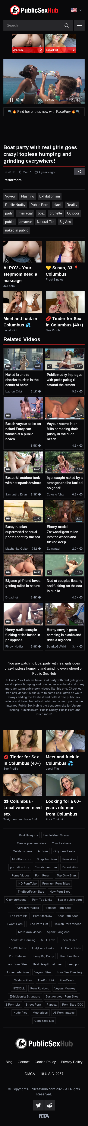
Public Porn (39, 205)
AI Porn (43, 851)
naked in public (16, 230)
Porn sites (69, 859)
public (9, 222)
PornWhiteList (17, 948)
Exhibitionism (49, 196)
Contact (23, 1062)
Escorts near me (46, 867)
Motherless (40, 1012)
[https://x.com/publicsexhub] (38, 1105)
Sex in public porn (70, 899)
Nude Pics (20, 1012)
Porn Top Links (42, 899)
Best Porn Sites (68, 915)
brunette (56, 213)
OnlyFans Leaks (64, 851)
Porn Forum (43, 875)
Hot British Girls (70, 948)
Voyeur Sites (42, 972)
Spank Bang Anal (58, 932)
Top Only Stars (67, 875)
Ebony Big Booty (43, 956)
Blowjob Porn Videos (67, 924)
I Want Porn (15, 924)
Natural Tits (45, 222)
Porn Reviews (39, 988)
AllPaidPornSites (28, 907)
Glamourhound (16, 899)
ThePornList (46, 980)
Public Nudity (15, 205)
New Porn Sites (60, 891)
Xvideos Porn (23, 980)
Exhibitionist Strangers (25, 996)
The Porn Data (69, 956)
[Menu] (79, 25)
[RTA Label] (44, 1116)
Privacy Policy (71, 1062)
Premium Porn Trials (56, 883)
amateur (25, 222)
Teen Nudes (69, 940)
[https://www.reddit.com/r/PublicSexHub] (49, 1105)
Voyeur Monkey (64, 988)
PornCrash (67, 980)
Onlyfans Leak (22, 851)
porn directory (19, 867)
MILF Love (48, 940)
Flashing (27, 196)
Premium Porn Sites (57, 907)
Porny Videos (20, 875)
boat (41, 213)
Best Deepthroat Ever (47, 964)
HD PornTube (27, 883)
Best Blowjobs (28, 835)
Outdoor (73, 213)
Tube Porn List (38, 924)
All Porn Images (64, 1012)
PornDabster (17, 956)
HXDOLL (19, 988)
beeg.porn (74, 964)
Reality (72, 205)
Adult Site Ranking (23, 940)
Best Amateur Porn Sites (61, 996)
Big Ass (65, 222)
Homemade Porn (17, 972)
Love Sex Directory (69, 972)
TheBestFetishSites (31, 891)
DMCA (30, 1074)
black (57, 205)
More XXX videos (29, 932)
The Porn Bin (19, 915)
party (9, 213)
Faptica (52, 1004)
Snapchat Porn (47, 859)
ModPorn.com (21, 859)
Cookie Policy (45, 1062)
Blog (9, 1062)
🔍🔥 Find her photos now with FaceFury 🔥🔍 (44, 111)
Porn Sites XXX (72, 1004)
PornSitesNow (42, 915)
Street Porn (33, 1004)
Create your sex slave (31, 843)
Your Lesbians (61, 843)
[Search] (67, 25)
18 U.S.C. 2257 (51, 1074)
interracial (25, 213)
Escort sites (70, 867)
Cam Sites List (44, 1020)
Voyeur (10, 196)
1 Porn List (13, 1004)
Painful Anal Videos (56, 835)
